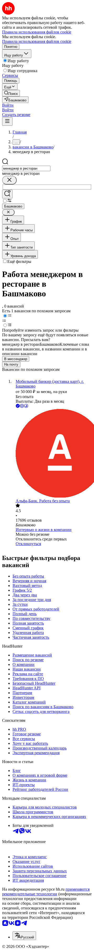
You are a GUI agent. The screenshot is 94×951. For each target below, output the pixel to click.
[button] (8, 105)
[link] (11, 93)
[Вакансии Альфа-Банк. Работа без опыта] (52, 454)
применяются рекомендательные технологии (46, 891)
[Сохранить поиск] (7, 194)
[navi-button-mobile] (7, 121)
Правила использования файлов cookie (36, 41)
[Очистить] (9, 180)
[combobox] (26, 168)
